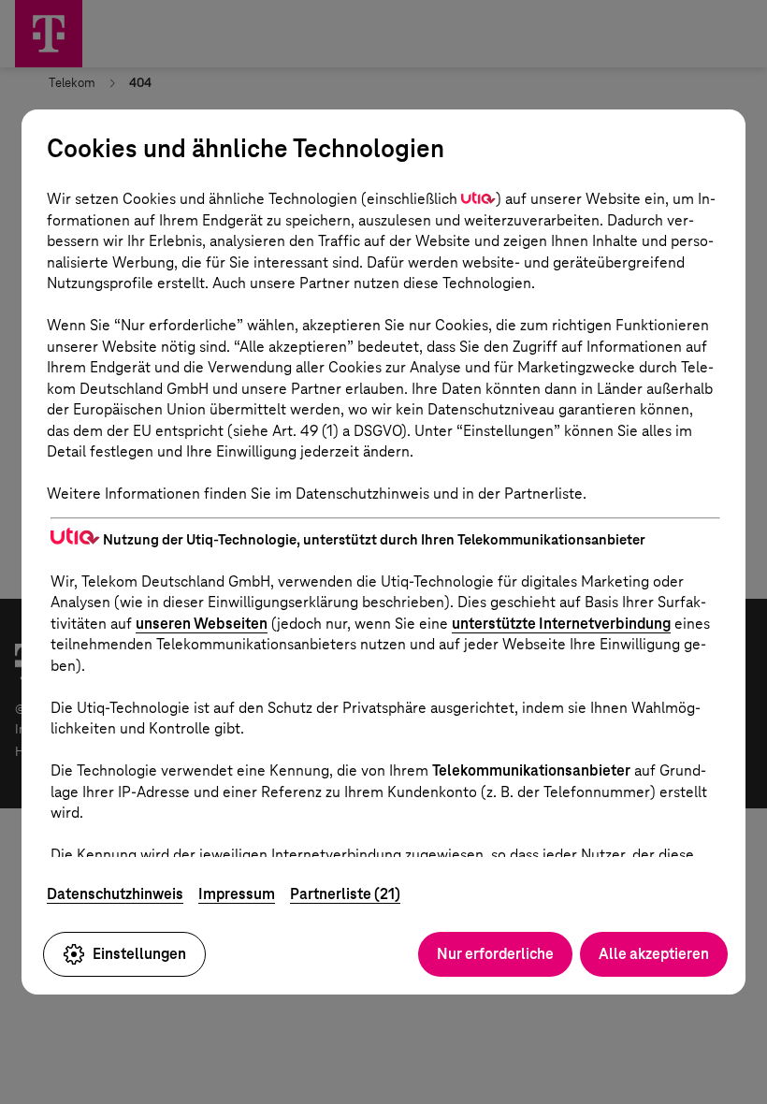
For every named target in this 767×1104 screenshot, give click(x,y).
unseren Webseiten (202, 623)
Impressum (236, 894)
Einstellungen (139, 954)
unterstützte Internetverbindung (561, 623)
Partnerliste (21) (345, 894)
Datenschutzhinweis (115, 894)
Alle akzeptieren (654, 954)
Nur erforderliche (495, 954)
